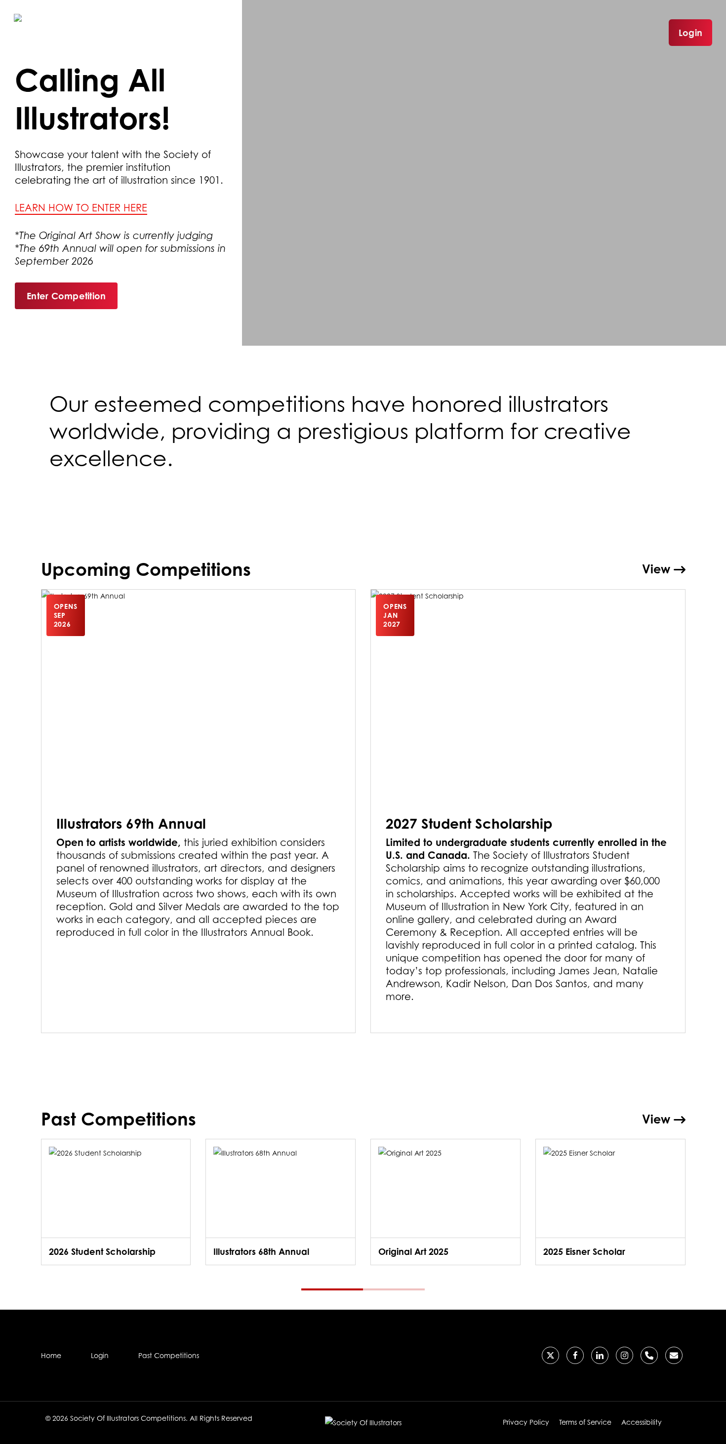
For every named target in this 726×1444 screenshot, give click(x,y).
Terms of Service (585, 1422)
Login (690, 32)
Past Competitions (168, 1355)
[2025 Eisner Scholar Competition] (610, 1202)
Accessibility (641, 1422)
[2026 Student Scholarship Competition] (116, 1202)
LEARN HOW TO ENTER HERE (81, 208)
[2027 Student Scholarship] (528, 811)
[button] (66, 295)
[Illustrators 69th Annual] (198, 811)
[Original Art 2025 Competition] (445, 1202)
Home (51, 1355)
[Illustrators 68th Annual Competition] (280, 1202)
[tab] (332, 1289)
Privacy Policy (526, 1422)
